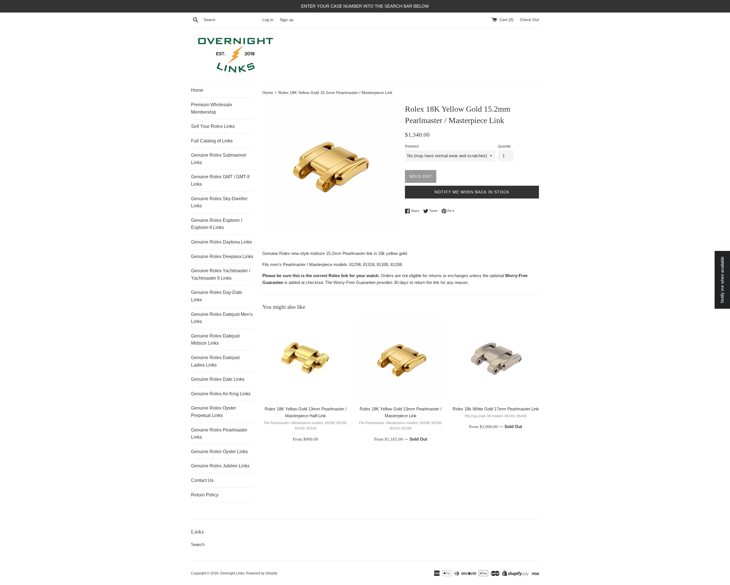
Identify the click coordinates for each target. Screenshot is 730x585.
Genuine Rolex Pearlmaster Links (219, 434)
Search (197, 544)
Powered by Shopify (261, 573)
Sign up (286, 20)
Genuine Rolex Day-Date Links (216, 296)
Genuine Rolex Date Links (217, 379)
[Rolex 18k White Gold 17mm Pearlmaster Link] (496, 359)
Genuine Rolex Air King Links (221, 393)
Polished (412, 146)
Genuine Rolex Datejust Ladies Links (215, 361)
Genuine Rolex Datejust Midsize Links (215, 340)
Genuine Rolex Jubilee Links (220, 465)
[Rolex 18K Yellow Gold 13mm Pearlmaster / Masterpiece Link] (400, 359)
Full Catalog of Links (212, 140)
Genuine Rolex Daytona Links (221, 242)
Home (197, 90)
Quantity (504, 146)
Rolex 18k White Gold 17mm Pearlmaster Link (496, 408)
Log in (267, 20)
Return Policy (204, 494)
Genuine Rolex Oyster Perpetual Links (213, 412)
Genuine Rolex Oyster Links (219, 451)
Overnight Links (232, 573)
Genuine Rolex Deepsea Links (222, 256)
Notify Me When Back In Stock (472, 192)
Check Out (529, 20)
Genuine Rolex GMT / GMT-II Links (220, 180)
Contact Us (202, 480)
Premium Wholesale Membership (211, 108)
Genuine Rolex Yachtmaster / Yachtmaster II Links (220, 274)
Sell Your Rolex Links (213, 126)
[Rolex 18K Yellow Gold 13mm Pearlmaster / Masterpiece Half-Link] (305, 359)
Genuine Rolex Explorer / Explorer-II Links (216, 224)
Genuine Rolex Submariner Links (218, 159)
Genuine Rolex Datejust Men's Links (222, 318)
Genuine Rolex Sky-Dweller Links (219, 202)
